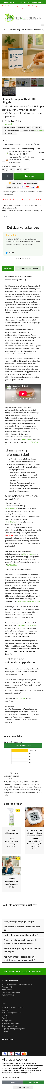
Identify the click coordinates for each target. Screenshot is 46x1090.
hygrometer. (12, 565)
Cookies (5, 1010)
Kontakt (5, 1018)
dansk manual (11, 508)
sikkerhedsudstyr (28, 554)
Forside (4, 30)
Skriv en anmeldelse (23, 745)
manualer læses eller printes (26, 625)
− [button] (3, 176)
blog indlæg (20, 698)
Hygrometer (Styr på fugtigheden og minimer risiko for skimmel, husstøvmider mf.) (23, 159)
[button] (16, 258)
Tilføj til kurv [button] (29, 176)
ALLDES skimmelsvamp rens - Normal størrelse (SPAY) (20, 152)
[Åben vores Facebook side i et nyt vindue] (5, 1045)
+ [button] (11, 176)
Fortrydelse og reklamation (12, 1012)
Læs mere (6, 216)
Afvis (12, 1082)
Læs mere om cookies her (10, 1077)
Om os (4, 1015)
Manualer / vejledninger (11, 1023)
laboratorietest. (27, 439)
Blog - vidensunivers (9, 1026)
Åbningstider (7, 1020)
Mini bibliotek (11, 522)
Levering (5, 1031)
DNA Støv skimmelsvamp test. (28, 601)
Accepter (33, 1082)
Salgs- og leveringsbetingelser (13, 1007)
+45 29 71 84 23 (39, 130)
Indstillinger (23, 1087)
